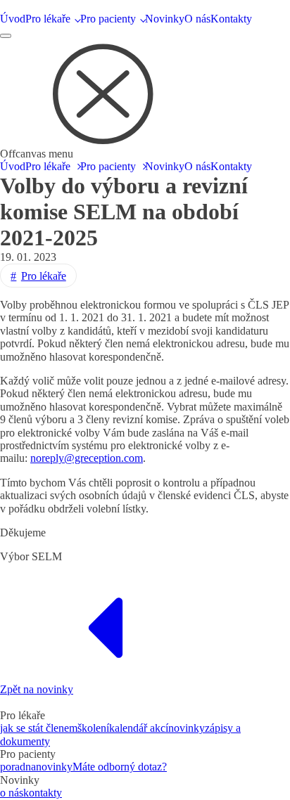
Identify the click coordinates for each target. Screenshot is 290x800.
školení (93, 728)
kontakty (42, 793)
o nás (11, 793)
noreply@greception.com (86, 458)
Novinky (164, 19)
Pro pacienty (108, 19)
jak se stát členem (38, 728)
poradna (18, 767)
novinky (186, 728)
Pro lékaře (47, 19)
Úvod (12, 19)
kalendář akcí (138, 728)
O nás (197, 19)
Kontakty (231, 19)
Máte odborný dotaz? (119, 767)
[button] (105, 91)
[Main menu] (5, 36)
